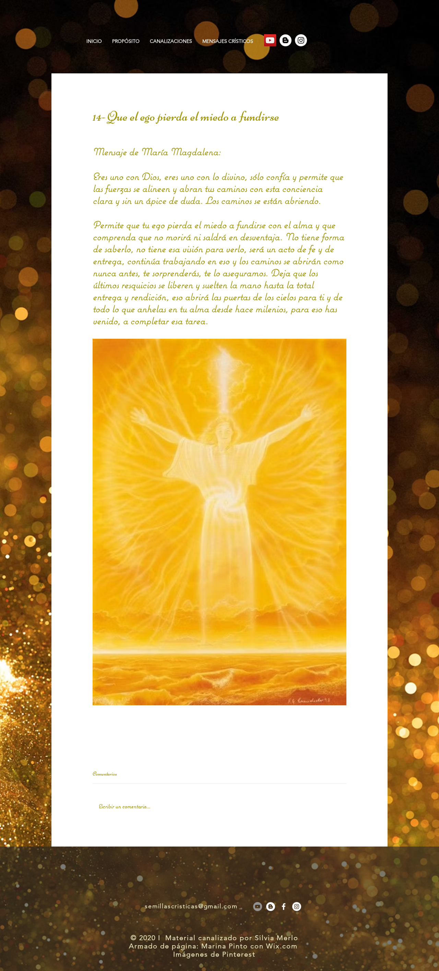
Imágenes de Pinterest (214, 954)
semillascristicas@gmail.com (191, 906)
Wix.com (283, 946)
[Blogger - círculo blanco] (286, 40)
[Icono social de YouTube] (270, 40)
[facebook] (283, 906)
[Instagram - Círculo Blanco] (301, 40)
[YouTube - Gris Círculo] (257, 906)
